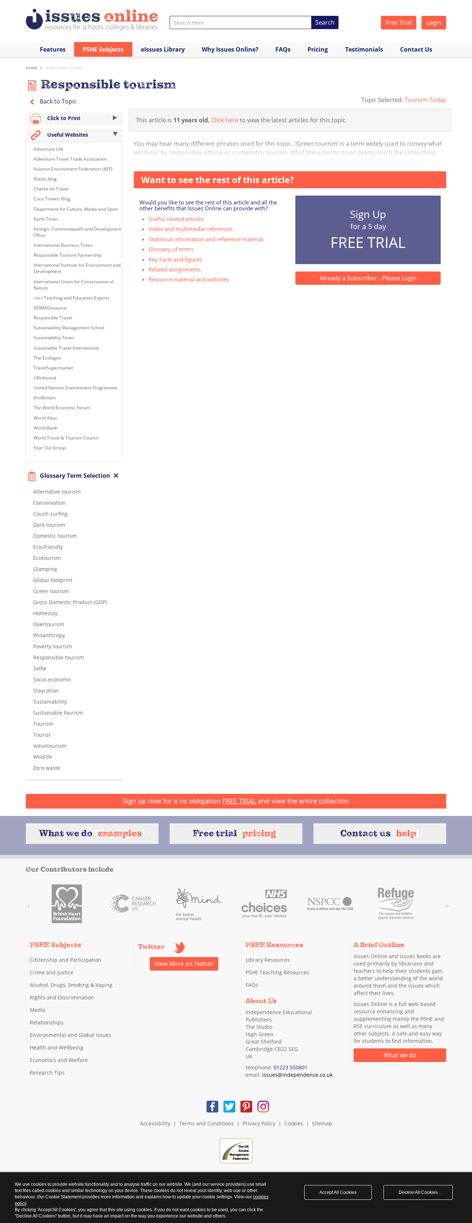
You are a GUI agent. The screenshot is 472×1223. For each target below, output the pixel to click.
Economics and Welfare (59, 1059)
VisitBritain (45, 398)
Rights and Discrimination (62, 997)
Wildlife (42, 756)
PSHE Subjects (103, 49)
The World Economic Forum (62, 407)
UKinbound (45, 378)
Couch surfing (50, 513)
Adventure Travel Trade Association (70, 159)
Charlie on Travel (51, 189)
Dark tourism (49, 524)
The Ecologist (47, 358)
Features (53, 49)
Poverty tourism (52, 646)
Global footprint (52, 580)
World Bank (45, 428)
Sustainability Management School (69, 328)
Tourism (43, 723)
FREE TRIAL (239, 800)
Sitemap (322, 1123)
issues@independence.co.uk (297, 1074)
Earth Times (46, 219)
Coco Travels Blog (52, 199)
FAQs (283, 49)
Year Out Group (50, 448)
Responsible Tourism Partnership (67, 255)
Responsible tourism (64, 67)
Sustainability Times (54, 337)
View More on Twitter (184, 964)
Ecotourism (47, 557)
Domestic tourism (55, 535)
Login (433, 22)
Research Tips (47, 1072)
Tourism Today (425, 100)
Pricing (318, 49)
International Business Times (63, 245)
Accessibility (155, 1123)
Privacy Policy (259, 1123)
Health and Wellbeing (56, 1047)
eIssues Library (163, 49)
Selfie (39, 668)
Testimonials (364, 49)
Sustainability (50, 701)
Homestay (45, 613)
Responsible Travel (53, 318)
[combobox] (241, 22)
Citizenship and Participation (65, 959)
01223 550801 (291, 1067)
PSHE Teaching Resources (277, 972)
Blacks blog (45, 179)
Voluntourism (49, 745)
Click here (224, 120)
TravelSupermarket (53, 368)
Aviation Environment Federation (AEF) (73, 169)
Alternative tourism (57, 491)
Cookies (293, 1123)
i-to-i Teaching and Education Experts (72, 298)
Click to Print (63, 118)
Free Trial (399, 22)
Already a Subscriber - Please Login (368, 278)
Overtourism (48, 624)
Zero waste (46, 767)
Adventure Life (48, 149)
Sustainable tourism (58, 712)
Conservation (49, 502)
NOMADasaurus (50, 308)
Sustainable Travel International (66, 348)
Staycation (46, 690)
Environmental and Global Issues (70, 1034)
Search (324, 22)
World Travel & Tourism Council (66, 438)
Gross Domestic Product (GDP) (70, 602)
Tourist (42, 734)
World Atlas (45, 418)
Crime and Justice (51, 972)
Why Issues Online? (230, 49)
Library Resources (268, 959)
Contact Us (416, 49)
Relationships (46, 1022)
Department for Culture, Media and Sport (76, 209)
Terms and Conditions (206, 1123)
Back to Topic (57, 101)
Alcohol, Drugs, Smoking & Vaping (71, 984)
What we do (400, 1055)
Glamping (45, 568)
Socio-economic (52, 679)
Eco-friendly (48, 546)
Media (37, 1009)
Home (31, 67)
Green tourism (51, 591)
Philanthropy (49, 635)
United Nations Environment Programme (75, 388)
